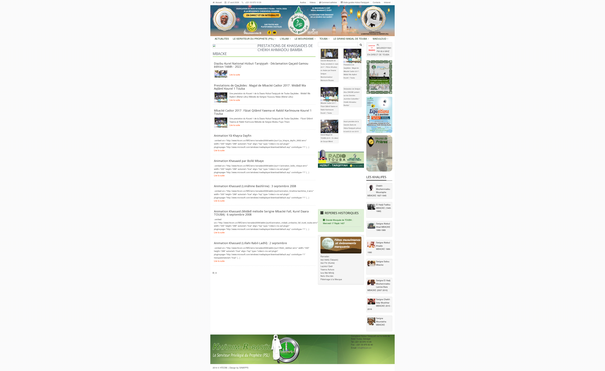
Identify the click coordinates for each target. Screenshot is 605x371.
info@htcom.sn (364, 347)
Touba (324, 38)
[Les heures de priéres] (379, 153)
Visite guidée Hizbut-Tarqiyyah (356, 2)
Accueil (218, 2)
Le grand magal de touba (350, 38)
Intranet (387, 2)
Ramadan (324, 256)
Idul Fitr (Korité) (327, 262)
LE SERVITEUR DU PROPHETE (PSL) (254, 38)
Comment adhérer (329, 2)
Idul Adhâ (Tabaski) (329, 259)
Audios (303, 2)
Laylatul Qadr (326, 266)
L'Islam (284, 38)
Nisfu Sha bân (326, 275)
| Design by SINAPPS (238, 367)
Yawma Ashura (327, 269)
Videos (313, 2)
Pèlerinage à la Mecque (331, 279)
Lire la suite (234, 74)
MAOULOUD (380, 38)
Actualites (222, 38)
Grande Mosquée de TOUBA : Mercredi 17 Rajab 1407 (338, 221)
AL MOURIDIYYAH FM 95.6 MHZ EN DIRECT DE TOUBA (379, 49)
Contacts (376, 2)
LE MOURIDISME (304, 38)
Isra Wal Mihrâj (327, 272)
